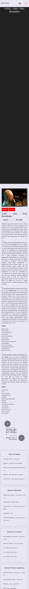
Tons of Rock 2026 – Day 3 (10, 552)
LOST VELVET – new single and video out (14, 479)
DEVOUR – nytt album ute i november (13, 474)
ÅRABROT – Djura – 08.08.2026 (11, 584)
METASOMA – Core (8, 513)
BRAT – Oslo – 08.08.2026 (9, 588)
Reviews (12, 209)
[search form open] (26, 4)
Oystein (5, 220)
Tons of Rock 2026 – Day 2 (10, 556)
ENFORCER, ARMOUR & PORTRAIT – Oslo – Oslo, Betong (11, 432)
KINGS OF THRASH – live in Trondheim (13, 543)
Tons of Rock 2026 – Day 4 (10, 548)
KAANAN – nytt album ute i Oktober (12, 463)
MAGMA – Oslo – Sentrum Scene (11, 438)
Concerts (5, 209)
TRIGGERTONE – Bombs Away (11, 502)
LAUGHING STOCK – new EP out (11, 459)
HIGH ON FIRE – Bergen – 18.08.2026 (12, 579)
